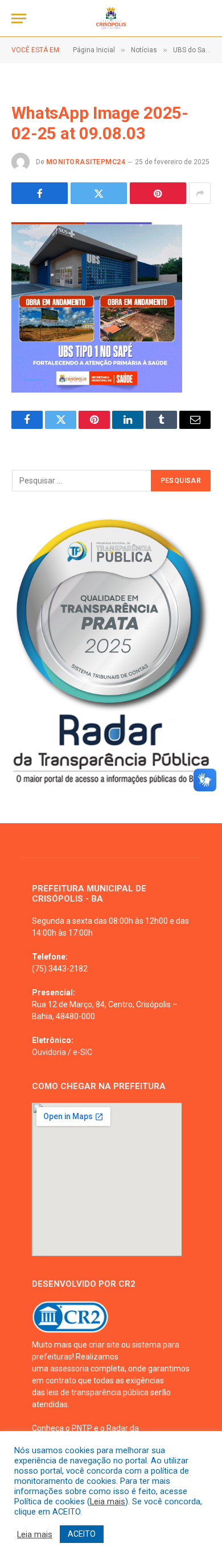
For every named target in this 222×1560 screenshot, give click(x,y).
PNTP (82, 1428)
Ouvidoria (49, 1052)
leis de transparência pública (98, 1392)
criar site (104, 1344)
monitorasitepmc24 (85, 162)
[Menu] (18, 18)
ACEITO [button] (82, 1533)
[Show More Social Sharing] (200, 193)
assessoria (69, 1368)
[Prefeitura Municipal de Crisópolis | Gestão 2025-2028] (111, 18)
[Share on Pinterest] (158, 193)
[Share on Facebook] (39, 193)
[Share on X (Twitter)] (99, 193)
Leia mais (107, 1501)
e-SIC (82, 1052)
